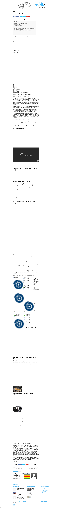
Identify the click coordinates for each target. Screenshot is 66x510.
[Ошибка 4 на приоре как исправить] (29, 489)
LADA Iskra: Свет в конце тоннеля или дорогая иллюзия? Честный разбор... (20, 498)
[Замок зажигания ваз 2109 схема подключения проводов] (29, 493)
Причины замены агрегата (17, 24)
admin (14, 14)
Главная (14, 504)
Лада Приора (44, 491)
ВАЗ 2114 (14, 11)
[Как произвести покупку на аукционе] (14, 489)
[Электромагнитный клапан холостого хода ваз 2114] (17, 476)
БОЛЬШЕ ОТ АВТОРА (21, 471)
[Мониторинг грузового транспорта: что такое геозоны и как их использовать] (14, 493)
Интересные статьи (45, 490)
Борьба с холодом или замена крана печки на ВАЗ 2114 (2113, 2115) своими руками (24, 28)
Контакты (14, 506)
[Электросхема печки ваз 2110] (29, 497)
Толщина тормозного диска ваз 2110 (34, 468)
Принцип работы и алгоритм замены (18, 29)
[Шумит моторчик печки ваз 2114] (35, 476)
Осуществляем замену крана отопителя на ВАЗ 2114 (20, 23)
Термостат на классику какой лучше (17, 468)
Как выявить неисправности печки (18, 25)
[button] (52, 1)
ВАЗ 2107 (43, 493)
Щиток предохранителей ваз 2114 (26, 479)
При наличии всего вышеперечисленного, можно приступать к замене (22, 30)
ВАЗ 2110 (43, 488)
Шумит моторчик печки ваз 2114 (34, 479)
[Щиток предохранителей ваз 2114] (26, 476)
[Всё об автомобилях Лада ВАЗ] (33, 5)
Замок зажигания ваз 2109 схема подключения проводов (34, 493)
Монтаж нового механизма (17, 27)
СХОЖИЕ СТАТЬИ (15, 471)
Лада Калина (44, 492)
